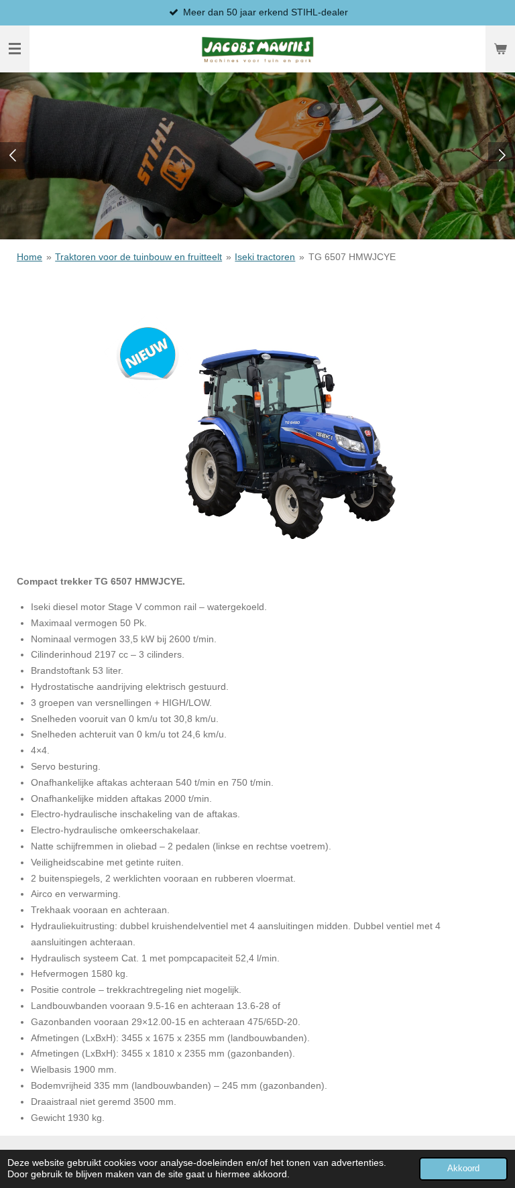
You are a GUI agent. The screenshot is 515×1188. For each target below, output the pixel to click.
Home (29, 256)
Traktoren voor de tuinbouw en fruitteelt (138, 256)
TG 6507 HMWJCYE (352, 256)
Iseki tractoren (265, 256)
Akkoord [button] (463, 1168)
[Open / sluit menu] (15, 48)
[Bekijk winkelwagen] (500, 48)
